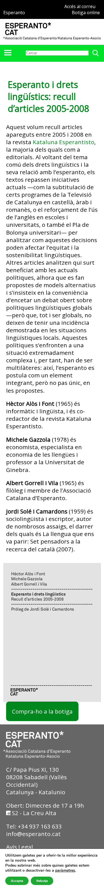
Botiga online (86, 12)
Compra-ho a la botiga (42, 711)
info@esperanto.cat (33, 834)
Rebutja (42, 881)
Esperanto (14, 12)
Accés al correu (79, 6)
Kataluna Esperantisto (63, 142)
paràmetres (65, 870)
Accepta (17, 881)
